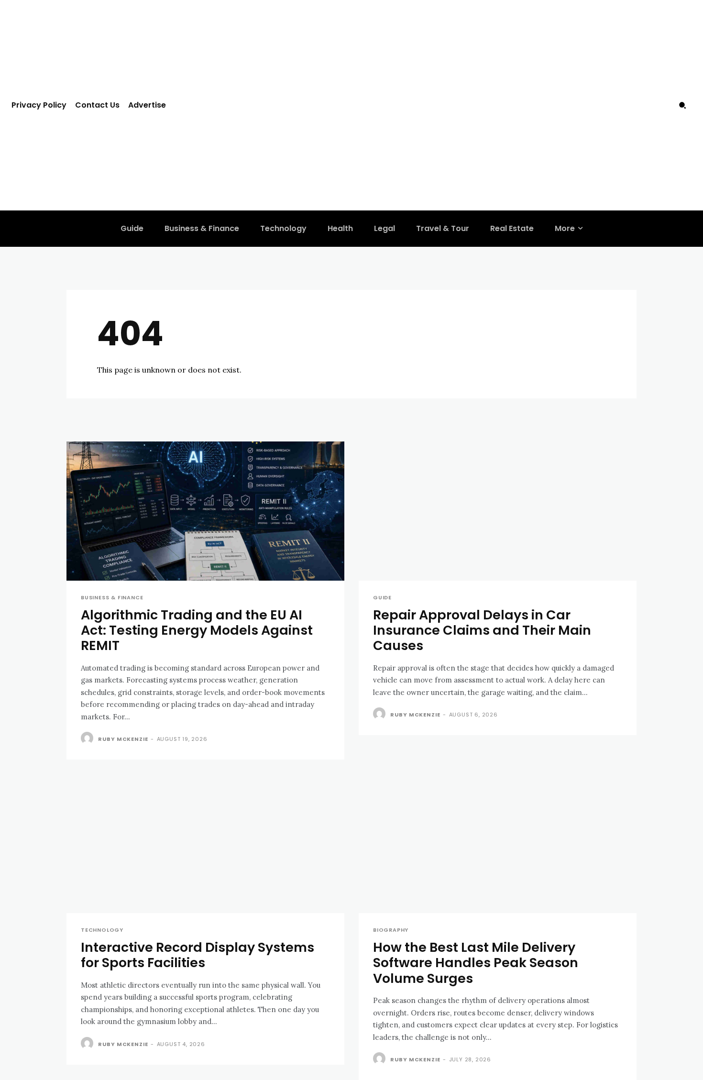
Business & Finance (112, 597)
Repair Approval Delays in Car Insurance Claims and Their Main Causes (482, 630)
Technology (102, 930)
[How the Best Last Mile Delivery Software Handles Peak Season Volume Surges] (498, 843)
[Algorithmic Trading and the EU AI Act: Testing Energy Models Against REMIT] (205, 511)
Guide (382, 597)
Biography (390, 930)
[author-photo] (88, 738)
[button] (682, 105)
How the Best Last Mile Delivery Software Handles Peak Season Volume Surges (475, 962)
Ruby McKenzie (123, 739)
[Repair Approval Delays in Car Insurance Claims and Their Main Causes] (498, 511)
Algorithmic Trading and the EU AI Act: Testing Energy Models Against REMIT (197, 630)
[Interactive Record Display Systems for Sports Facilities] (205, 843)
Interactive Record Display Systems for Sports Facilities (197, 954)
